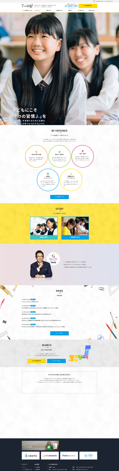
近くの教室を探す (88, 5)
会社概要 (38, 467)
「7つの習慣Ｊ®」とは (59, 196)
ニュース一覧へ (59, 333)
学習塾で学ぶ (59, 10)
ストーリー (38, 10)
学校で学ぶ (48, 10)
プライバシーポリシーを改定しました (30, 301)
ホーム (24, 467)
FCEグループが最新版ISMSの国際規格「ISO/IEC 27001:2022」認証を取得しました (41, 320)
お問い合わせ (92, 10)
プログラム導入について (59, 388)
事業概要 (38, 469)
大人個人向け (81, 10)
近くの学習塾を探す (36, 360)
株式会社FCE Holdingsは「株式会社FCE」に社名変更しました (36, 314)
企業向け (70, 10)
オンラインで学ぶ (56, 360)
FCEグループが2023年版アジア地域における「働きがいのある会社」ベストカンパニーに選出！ (43, 326)
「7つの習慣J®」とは (27, 10)
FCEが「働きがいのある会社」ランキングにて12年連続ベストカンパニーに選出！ (40, 307)
